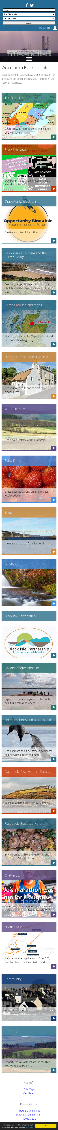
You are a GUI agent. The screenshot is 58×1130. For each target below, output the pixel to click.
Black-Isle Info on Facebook (26, 5)
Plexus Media (29, 1118)
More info (29, 1127)
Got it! (46, 1125)
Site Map (29, 1089)
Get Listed (29, 1093)
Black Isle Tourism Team (29, 1114)
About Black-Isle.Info (29, 1110)
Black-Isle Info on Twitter (31, 5)
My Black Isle (45, 27)
